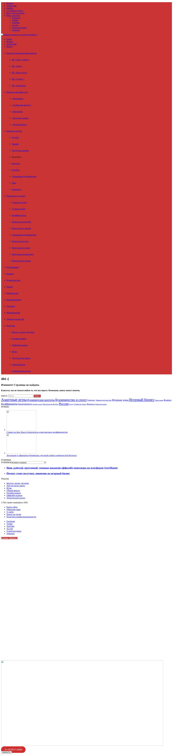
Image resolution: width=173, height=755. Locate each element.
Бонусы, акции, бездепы (23, 332)
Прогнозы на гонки (21, 248)
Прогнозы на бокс (20, 241)
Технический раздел (21, 371)
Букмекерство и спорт (71, 400)
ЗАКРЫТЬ (6, 752)
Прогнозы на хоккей (21, 228)
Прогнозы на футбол (21, 222)
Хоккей (15, 144)
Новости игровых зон (17, 92)
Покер (9, 286)
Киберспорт (12, 293)
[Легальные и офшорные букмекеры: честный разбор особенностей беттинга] (21, 453)
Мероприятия (13, 312)
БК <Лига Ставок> (20, 60)
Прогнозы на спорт (15, 196)
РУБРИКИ (6, 462)
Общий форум (18, 364)
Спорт (71, 404)
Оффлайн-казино (20, 345)
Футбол (15, 137)
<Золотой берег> (19, 124)
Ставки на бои (18, 209)
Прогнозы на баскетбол (23, 254)
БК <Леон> (17, 66)
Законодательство (15, 319)
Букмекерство (13, 280)
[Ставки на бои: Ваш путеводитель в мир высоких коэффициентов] (21, 430)
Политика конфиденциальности (21, 517)
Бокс (14, 183)
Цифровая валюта (101, 404)
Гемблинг (91, 400)
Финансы (91, 404)
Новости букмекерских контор (21, 53)
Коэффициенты (19, 215)
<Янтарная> (17, 111)
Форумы (10, 325)
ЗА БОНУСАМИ (13, 749)
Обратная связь (13, 509)
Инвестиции (159, 400)
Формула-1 (17, 189)
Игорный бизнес (142, 400)
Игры (14, 351)
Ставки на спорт (19, 202)
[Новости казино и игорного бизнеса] (19, 35)
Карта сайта (11, 507)
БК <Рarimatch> (19, 85)
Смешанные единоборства (24, 176)
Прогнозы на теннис (21, 261)
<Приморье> (18, 98)
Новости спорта (14, 131)
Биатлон (16, 163)
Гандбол (16, 170)
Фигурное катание (20, 150)
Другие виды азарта (21, 358)
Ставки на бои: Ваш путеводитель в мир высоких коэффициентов (37, 432)
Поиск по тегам (13, 514)
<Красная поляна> (20, 118)
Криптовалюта (25, 404)
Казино (10, 273)
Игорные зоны (120, 400)
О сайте (10, 512)
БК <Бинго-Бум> (20, 72)
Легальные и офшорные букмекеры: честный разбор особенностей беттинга (41, 455)
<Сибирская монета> (21, 105)
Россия (64, 403)
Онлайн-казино (19, 338)
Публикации (12, 267)
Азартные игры (14, 399)
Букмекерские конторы (41, 400)
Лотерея (10, 306)
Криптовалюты (13, 299)
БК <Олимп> (18, 79)
